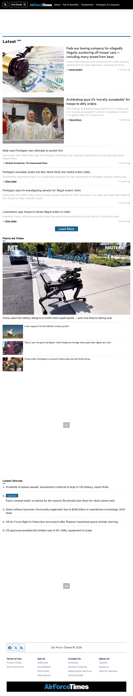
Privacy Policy (14, 662)
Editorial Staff (75, 675)
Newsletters (43, 666)
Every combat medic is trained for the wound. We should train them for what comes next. (60, 500)
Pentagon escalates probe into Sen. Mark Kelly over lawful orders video (46, 172)
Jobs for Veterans (108, 671)
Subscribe (42, 662)
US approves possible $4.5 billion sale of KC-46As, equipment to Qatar (49, 530)
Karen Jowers (75, 69)
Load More (66, 228)
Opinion (12, 495)
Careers (103, 662)
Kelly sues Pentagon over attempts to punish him (33, 150)
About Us (104, 666)
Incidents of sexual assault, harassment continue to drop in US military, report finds (57, 487)
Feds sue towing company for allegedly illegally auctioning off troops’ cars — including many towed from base (94, 52)
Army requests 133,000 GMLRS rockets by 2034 (46, 326)
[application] (67, 279)
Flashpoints (87, 4)
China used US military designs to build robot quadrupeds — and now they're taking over (57, 318)
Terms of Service (15, 666)
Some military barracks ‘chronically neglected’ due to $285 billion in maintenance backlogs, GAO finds (65, 511)
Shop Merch (43, 675)
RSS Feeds (43, 671)
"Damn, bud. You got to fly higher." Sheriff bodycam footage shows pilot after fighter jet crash (67, 342)
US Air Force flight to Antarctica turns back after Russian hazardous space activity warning (62, 521)
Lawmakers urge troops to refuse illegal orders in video (36, 212)
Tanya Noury (75, 119)
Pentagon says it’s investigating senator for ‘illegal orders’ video (42, 190)
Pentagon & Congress (107, 4)
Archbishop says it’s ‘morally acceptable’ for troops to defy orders (98, 101)
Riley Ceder (11, 181)
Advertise (73, 662)
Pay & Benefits (71, 4)
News (57, 4)
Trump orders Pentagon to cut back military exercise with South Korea (57, 358)
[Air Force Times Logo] (41, 4)
